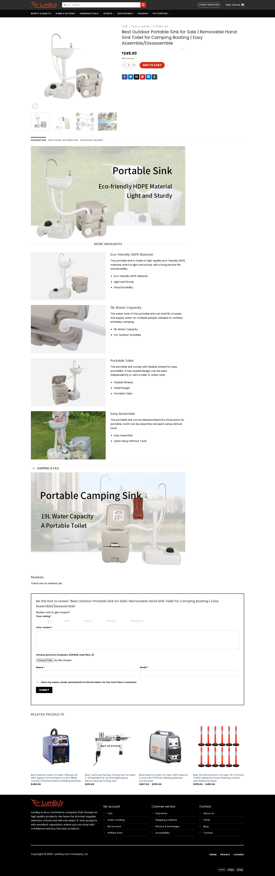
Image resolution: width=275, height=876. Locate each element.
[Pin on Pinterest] (142, 77)
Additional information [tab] (63, 140)
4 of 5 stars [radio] (99, 621)
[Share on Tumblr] (154, 77)
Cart (110, 813)
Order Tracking (115, 819)
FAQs (206, 820)
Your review (44, 627)
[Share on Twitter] (130, 77)
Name (40, 667)
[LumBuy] (44, 4)
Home (125, 26)
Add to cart (152, 65)
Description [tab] (38, 140)
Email (144, 667)
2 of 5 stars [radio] (57, 621)
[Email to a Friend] (136, 77)
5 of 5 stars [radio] (124, 621)
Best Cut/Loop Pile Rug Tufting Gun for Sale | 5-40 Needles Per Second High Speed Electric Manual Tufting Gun (110, 778)
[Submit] (143, 5)
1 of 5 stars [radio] (40, 621)
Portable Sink (160, 26)
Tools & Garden (140, 26)
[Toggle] (34, 468)
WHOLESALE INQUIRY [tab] (91, 140)
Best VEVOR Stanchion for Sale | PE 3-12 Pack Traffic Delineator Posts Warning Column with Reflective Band (218, 778)
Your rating (44, 616)
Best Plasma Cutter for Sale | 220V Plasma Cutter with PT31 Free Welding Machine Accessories (163, 778)
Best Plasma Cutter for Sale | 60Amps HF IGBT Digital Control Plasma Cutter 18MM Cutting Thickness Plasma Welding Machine (56, 778)
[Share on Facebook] (124, 77)
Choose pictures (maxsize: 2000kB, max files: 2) (65, 654)
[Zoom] (35, 106)
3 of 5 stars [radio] (77, 621)
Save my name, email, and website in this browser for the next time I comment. (89, 682)
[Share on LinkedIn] (148, 77)
